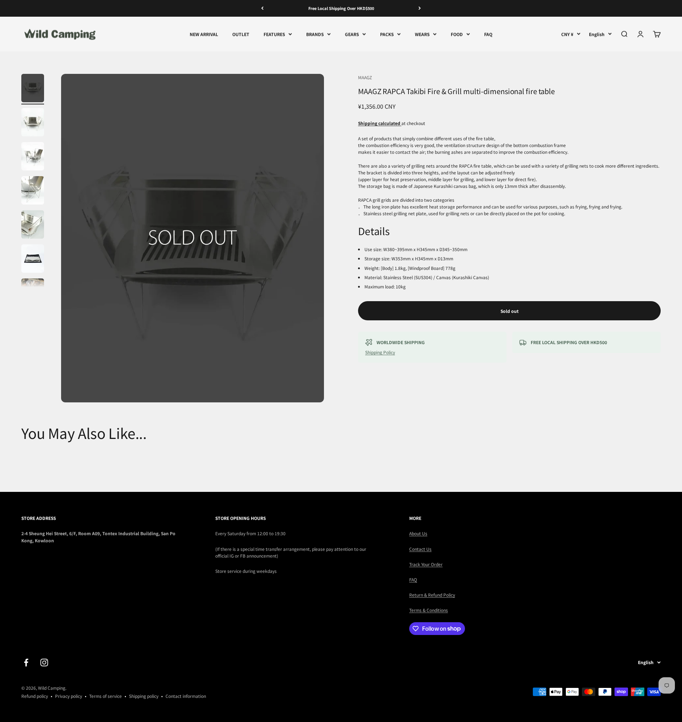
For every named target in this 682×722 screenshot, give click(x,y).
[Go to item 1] (32, 89)
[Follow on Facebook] (26, 662)
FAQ (488, 34)
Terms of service (105, 696)
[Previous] (262, 8)
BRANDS (315, 34)
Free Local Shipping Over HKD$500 (341, 8)
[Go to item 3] (32, 157)
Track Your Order (426, 564)
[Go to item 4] (32, 191)
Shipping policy (143, 696)
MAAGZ (365, 77)
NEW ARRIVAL (204, 34)
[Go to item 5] (32, 225)
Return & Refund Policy (432, 595)
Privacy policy (68, 696)
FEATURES (274, 34)
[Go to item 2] (32, 123)
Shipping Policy (380, 352)
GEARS (352, 34)
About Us (418, 533)
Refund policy (34, 696)
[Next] (419, 8)
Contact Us (420, 549)
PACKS (387, 34)
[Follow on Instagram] (44, 662)
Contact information (186, 696)
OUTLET (240, 34)
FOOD (457, 34)
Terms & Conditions (428, 610)
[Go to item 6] (32, 259)
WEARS (422, 34)
